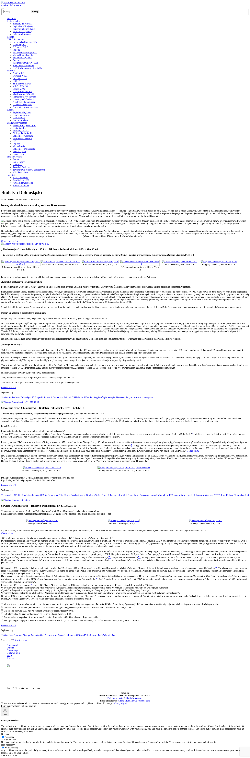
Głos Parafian (19, 117)
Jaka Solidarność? (21, 180)
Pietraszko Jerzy (123, 397)
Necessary (9, 737)
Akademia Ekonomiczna (24, 102)
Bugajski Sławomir (43, 397)
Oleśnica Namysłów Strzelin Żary (28, 68)
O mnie (10, 647)
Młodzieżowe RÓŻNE (23, 94)
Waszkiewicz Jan (93, 635)
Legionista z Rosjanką (23, 26)
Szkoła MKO (19, 89)
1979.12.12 (18, 495)
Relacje (10, 36)
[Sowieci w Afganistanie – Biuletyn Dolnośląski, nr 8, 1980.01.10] (16, 500)
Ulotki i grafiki (19, 44)
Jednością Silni (19, 151)
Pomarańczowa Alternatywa (25, 107)
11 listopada (6, 495)
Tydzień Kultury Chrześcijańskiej (233, 495)
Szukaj (35, 12)
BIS (14, 141)
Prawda (16, 50)
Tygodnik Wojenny (21, 167)
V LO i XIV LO (20, 86)
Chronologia (12, 650)
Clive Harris (64, 495)
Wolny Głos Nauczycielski (25, 52)
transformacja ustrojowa (142, 397)
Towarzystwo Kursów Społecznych (29, 169)
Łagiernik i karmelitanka (24, 29)
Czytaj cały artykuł (9, 241)
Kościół (10, 110)
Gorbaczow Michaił (62, 397)
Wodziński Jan (108, 635)
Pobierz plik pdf (8, 387)
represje (189, 495)
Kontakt (10, 658)
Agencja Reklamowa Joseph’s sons (134, 700)
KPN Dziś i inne (20, 172)
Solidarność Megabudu (23, 65)
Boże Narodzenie (50, 495)
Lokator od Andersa (22, 34)
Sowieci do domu (21, 185)
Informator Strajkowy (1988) (26, 63)
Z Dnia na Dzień (20, 47)
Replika (16, 143)
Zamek (16, 159)
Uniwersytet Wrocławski (24, 99)
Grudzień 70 (92, 495)
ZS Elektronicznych (22, 83)
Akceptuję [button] (107, 703)
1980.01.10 (6, 635)
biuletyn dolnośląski (33, 495)
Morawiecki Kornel (76, 635)
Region (16, 60)
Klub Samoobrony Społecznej (136, 495)
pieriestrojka (109, 397)
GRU (74, 397)
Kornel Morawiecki (160, 495)
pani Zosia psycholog (22, 31)
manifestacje (179, 495)
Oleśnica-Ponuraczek (22, 91)
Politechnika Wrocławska (24, 96)
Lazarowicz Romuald (56, 635)
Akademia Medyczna (22, 104)
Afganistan (17, 635)
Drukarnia (11, 18)
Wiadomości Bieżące (22, 138)
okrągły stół (98, 397)
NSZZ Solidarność (15, 39)
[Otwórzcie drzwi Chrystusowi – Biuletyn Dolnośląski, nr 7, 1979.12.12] (20, 402)
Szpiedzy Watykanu (22, 112)
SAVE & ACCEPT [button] (10, 755)
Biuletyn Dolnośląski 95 (23, 397)
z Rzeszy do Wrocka (22, 23)
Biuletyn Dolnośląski (22, 133)
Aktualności (12, 645)
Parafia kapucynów (21, 115)
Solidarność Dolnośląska (24, 149)
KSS (171, 495)
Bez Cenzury (19, 162)
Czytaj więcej (120, 703)
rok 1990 (11, 175)
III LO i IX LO (20, 78)
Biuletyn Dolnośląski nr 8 (34, 635)
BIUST (16, 81)
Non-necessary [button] (8, 745)
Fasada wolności (20, 177)
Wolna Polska (19, 146)
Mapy (9, 655)
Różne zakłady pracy (22, 57)
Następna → (21, 640)
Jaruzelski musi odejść (23, 183)
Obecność (17, 164)
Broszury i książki (21, 130)
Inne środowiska (20, 120)
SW (216, 495)
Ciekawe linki (13, 653)
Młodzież (11, 70)
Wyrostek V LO (20, 76)
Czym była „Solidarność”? (25, 42)
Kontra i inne (19, 154)
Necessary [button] (6, 734)
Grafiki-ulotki (19, 73)
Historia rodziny (14, 21)
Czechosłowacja (78, 495)
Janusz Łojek (116, 495)
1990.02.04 (6, 397)
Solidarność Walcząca (17, 123)
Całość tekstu (193, 451)
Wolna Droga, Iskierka (23, 55)
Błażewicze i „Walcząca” (24, 125)
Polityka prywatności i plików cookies (124, 698)
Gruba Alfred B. (84, 397)
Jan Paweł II (103, 495)
